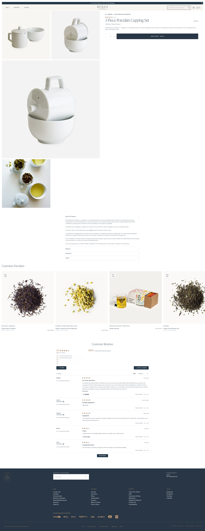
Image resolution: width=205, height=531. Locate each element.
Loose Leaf (56, 492)
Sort (134, 373)
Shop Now (112, 3)
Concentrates (57, 496)
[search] (189, 8)
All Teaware (108, 14)
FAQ (130, 494)
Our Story (94, 494)
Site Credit (198, 526)
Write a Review (143, 368)
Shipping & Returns (135, 500)
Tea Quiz (26, 7)
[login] (193, 7)
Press (92, 496)
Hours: (168, 475)
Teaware (56, 502)
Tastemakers (95, 498)
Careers (93, 500)
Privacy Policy (180, 526)
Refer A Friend (95, 502)
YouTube (169, 496)
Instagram (170, 492)
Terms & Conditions (190, 526)
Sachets (55, 494)
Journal (93, 492)
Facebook (170, 494)
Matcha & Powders (59, 498)
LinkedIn (169, 498)
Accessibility (133, 504)
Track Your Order (134, 492)
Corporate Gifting (134, 496)
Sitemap (174, 526)
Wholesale (132, 498)
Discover (16, 7)
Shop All (56, 504)
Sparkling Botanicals (60, 500)
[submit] (85, 477)
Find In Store (95, 504)
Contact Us (132, 502)
